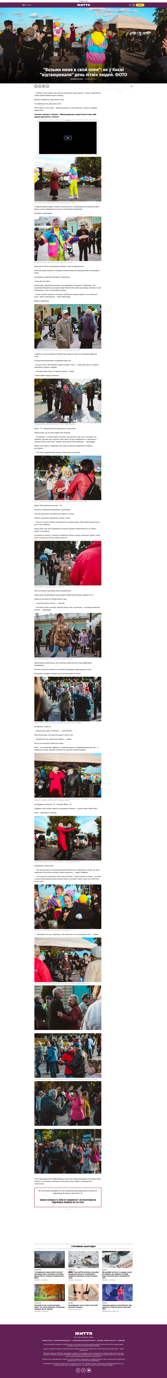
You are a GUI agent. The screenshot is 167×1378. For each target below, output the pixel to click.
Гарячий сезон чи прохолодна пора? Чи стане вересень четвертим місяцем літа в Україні (49, 1307)
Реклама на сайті (47, 1340)
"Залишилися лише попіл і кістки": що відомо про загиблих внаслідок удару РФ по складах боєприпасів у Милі (49, 1275)
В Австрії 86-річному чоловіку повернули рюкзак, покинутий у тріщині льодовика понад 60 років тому (83, 1275)
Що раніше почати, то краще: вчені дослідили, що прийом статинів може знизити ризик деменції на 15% (117, 1275)
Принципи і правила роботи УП (106, 1340)
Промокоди (121, 1340)
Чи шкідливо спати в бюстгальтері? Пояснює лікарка (83, 1306)
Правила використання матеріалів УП (84, 1340)
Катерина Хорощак (77, 79)
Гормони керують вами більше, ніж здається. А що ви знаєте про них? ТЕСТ (116, 1307)
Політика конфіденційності (62, 1340)
